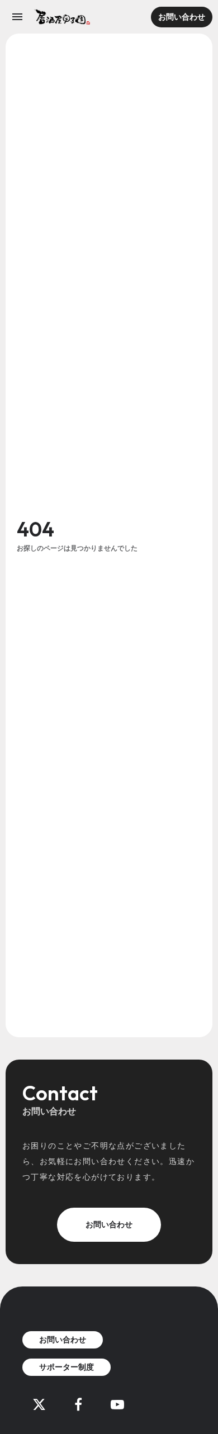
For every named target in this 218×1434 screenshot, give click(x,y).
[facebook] (78, 1404)
